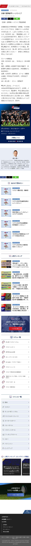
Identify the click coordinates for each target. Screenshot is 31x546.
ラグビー (4, 6)
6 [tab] (16, 141)
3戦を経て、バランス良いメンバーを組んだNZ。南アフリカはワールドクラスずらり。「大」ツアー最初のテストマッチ (20, 265)
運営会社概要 (6, 531)
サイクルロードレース (12, 416)
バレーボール (9, 425)
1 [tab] (8, 141)
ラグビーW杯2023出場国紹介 (13, 372)
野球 (6, 402)
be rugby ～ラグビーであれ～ (13, 362)
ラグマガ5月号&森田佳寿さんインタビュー (20, 202)
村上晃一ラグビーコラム (12, 342)
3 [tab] (11, 141)
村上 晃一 (13, 15)
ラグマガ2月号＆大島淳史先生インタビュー (20, 245)
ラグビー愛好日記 (10, 387)
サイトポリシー (6, 529)
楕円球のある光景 (10, 352)
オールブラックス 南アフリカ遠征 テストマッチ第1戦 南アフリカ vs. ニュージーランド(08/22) (11, 471)
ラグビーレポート (10, 347)
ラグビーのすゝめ (10, 382)
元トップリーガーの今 (11, 357)
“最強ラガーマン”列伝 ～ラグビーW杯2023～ (15, 377)
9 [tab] (20, 141)
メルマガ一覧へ (15, 328)
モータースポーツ (10, 421)
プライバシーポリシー (8, 527)
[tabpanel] (15, 125)
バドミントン (9, 443)
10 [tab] (22, 141)
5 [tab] (14, 141)
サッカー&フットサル (14, 6)
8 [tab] (19, 141)
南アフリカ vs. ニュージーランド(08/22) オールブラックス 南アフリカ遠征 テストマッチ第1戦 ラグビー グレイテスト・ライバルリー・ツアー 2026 (11, 467)
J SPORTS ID (5, 516)
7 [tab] (17, 141)
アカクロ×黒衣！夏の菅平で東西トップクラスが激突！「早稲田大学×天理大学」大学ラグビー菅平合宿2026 (20, 287)
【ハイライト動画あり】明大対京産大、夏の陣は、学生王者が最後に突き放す (20, 308)
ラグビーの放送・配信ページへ (15, 494)
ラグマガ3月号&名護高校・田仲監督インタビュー (20, 224)
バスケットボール (10, 430)
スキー (7, 439)
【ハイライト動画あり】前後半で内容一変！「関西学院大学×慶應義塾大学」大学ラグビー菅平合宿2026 (20, 297)
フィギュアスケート (11, 434)
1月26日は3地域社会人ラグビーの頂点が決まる (20, 235)
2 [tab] (10, 141)
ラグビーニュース (10, 367)
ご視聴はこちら (15, 137)
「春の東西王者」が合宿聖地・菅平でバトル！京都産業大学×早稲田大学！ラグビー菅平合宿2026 (20, 276)
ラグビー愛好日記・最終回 (20, 190)
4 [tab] (13, 141)
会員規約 (5, 524)
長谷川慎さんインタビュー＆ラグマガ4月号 (20, 213)
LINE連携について (6, 519)
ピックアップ (8, 448)
